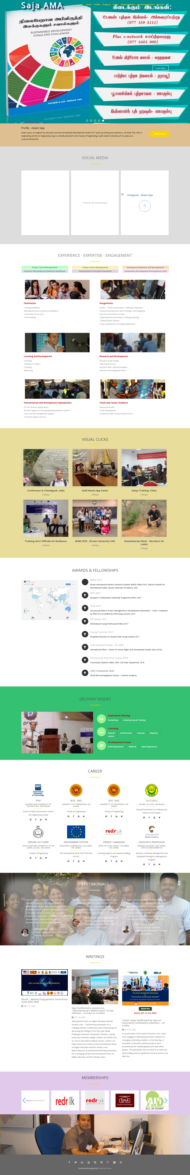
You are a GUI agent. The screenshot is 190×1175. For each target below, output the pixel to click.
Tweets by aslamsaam (95, 202)
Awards (111, 733)
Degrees (154, 733)
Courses (141, 733)
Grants (111, 736)
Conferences (126, 733)
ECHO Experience (116, 746)
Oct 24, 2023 (80, 1017)
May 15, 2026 (29, 1006)
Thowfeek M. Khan (104, 1168)
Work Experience (149, 746)
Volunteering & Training (134, 720)
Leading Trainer (32, 12)
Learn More (161, 68)
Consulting (113, 720)
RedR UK (132, 746)
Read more (159, 133)
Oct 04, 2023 (130, 1029)
